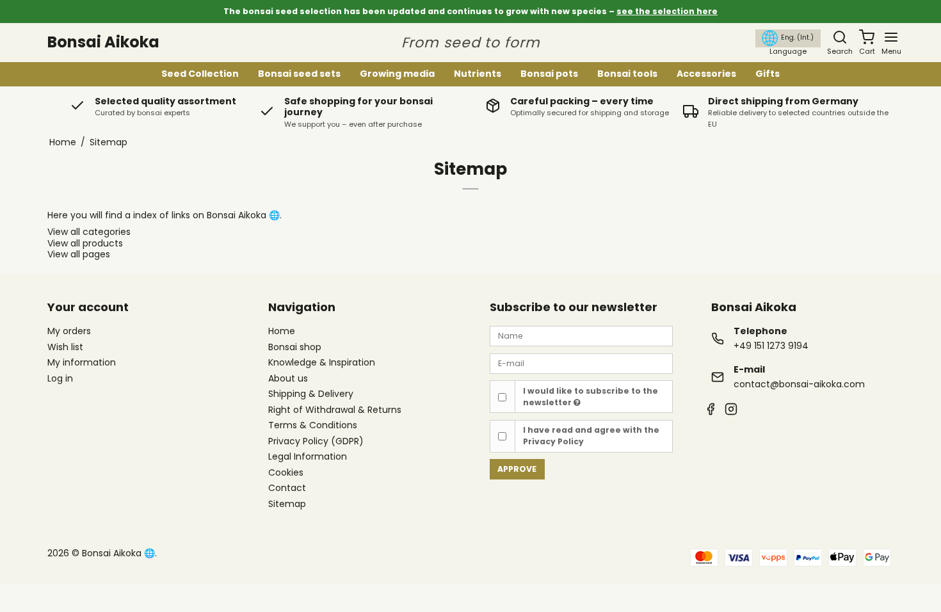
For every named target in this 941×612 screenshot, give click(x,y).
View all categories (89, 231)
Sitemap (287, 503)
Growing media (397, 73)
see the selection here (667, 11)
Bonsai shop (294, 347)
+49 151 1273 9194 (771, 345)
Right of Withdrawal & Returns (334, 410)
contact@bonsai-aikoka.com (799, 384)
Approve (516, 468)
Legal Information (307, 457)
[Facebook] (710, 411)
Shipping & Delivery (310, 394)
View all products (85, 243)
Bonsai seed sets (299, 73)
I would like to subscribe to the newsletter (590, 396)
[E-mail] (581, 363)
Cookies (285, 473)
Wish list (65, 347)
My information (81, 362)
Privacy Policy (553, 441)
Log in (60, 378)
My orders (69, 331)
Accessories (706, 73)
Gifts (767, 73)
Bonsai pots (549, 73)
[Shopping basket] (866, 37)
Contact (287, 488)
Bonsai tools (627, 73)
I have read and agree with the (591, 435)
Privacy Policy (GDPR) (316, 441)
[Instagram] (731, 411)
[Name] (581, 335)
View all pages (78, 254)
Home (281, 331)
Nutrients (477, 73)
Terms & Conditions (312, 425)
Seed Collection (200, 73)
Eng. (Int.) (797, 37)
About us (288, 379)
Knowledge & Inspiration (321, 363)
